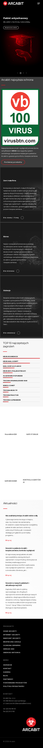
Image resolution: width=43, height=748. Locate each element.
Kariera (6, 672)
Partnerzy (8, 679)
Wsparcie (7, 665)
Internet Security (11, 635)
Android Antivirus (11, 652)
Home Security (10, 631)
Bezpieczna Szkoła (12, 642)
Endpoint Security (11, 638)
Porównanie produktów (15, 683)
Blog (5, 675)
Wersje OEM (8, 649)
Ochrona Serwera (11, 645)
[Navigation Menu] (38, 3)
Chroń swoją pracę (11, 27)
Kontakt (7, 668)
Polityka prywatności (13, 686)
